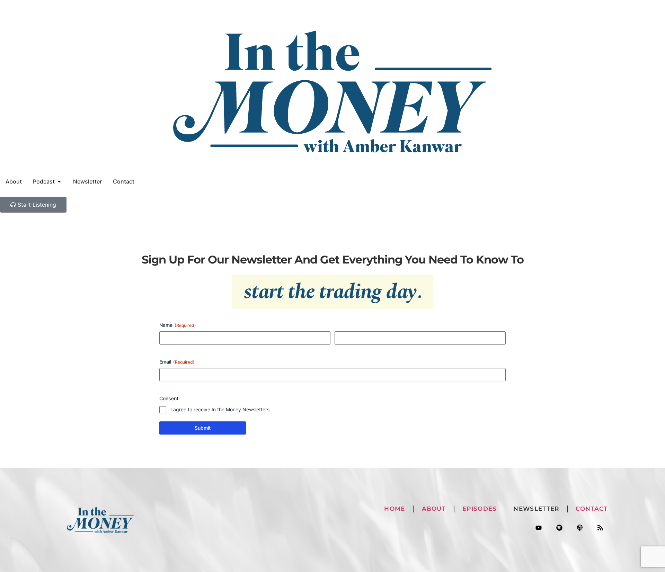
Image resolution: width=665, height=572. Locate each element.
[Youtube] (538, 527)
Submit (203, 428)
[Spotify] (559, 527)
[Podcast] (579, 527)
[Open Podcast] (59, 181)
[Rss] (600, 527)
